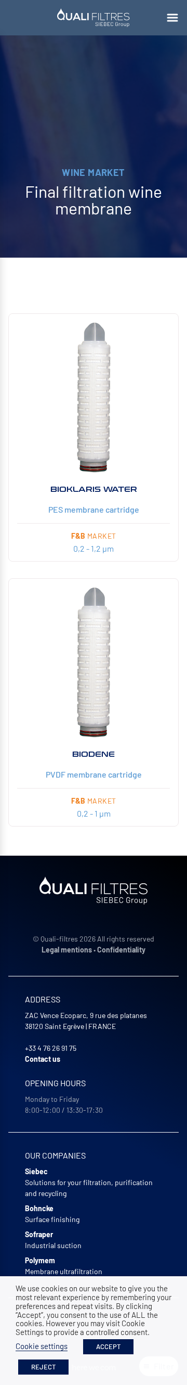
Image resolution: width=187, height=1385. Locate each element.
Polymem (40, 1260)
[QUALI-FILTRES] (93, 17)
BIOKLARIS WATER (93, 489)
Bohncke (39, 1208)
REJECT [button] (43, 1367)
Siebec (36, 1171)
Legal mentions (67, 949)
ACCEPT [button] (108, 1346)
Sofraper (39, 1234)
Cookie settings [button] (42, 1346)
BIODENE (93, 754)
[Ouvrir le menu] (172, 17)
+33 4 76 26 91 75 (50, 1048)
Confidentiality (121, 949)
